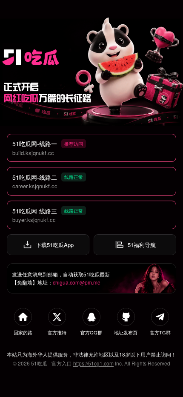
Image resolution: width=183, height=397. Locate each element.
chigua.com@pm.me (76, 282)
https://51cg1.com (93, 363)
